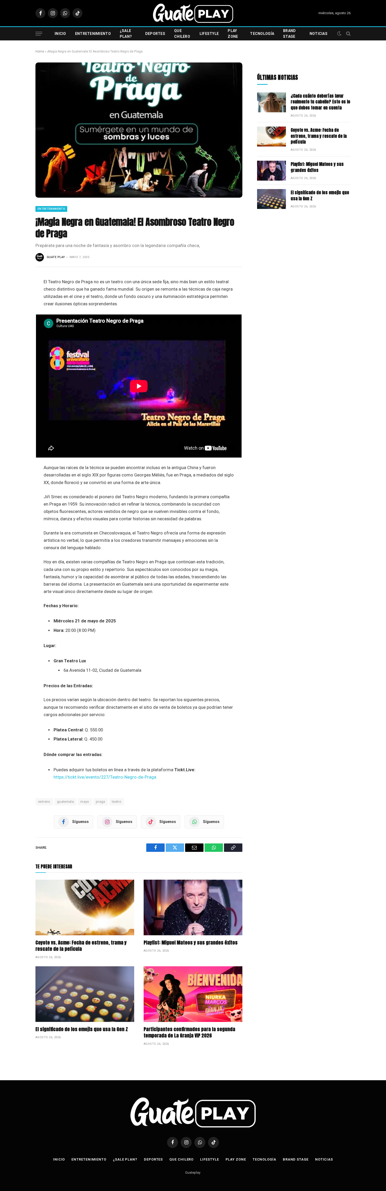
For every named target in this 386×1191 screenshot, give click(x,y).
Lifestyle (209, 34)
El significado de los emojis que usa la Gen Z (81, 1029)
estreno (44, 802)
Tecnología (262, 34)
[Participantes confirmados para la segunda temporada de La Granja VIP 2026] (193, 994)
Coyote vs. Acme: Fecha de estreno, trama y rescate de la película (81, 946)
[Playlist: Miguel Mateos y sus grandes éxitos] (193, 907)
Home (39, 51)
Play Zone (233, 34)
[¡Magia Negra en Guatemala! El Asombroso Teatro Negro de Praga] (138, 130)
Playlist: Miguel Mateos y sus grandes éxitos (191, 943)
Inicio (60, 34)
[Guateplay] (193, 13)
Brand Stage (289, 34)
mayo (84, 802)
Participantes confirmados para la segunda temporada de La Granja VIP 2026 (189, 1032)
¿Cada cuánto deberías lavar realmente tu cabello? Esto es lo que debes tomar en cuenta (320, 102)
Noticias (318, 34)
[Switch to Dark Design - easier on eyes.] (339, 33)
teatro (116, 802)
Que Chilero (182, 34)
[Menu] (38, 34)
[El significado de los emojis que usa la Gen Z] (84, 994)
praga (100, 802)
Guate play (56, 257)
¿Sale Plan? (126, 34)
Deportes (155, 34)
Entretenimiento (93, 34)
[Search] (348, 34)
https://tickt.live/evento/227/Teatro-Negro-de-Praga (105, 777)
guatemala (65, 802)
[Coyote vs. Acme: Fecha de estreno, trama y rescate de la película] (84, 907)
